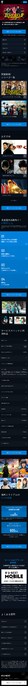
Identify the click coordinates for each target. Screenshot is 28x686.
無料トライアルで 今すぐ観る (14, 31)
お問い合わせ (16, 678)
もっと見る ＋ (14, 200)
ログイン (25, 2)
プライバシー (11, 678)
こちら (23, 35)
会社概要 (6, 678)
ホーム (2, 678)
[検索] (21, 2)
